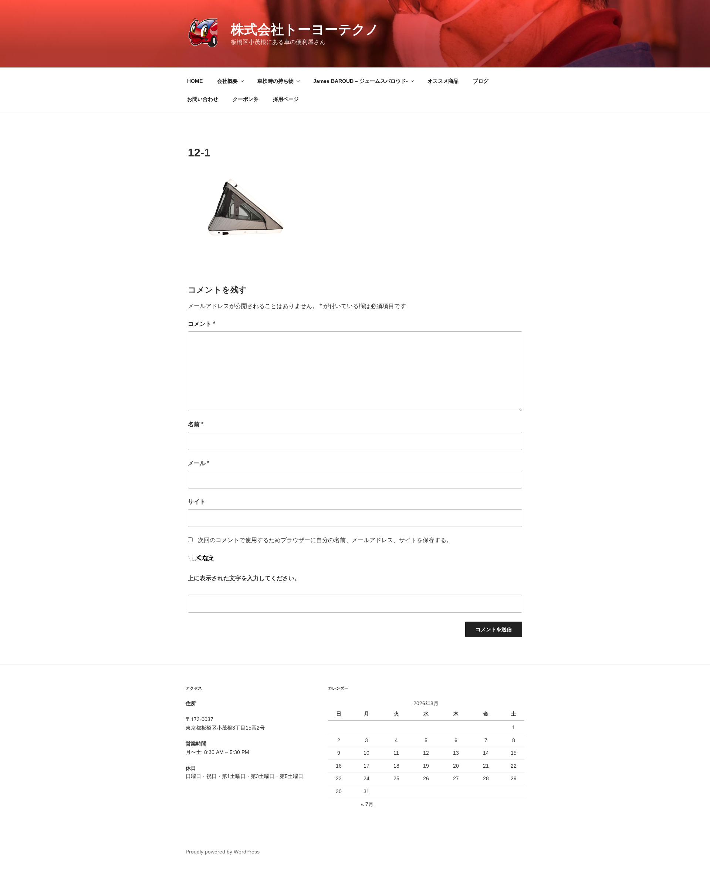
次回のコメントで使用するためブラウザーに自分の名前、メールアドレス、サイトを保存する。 (325, 540)
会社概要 (227, 81)
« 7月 (367, 804)
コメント (201, 324)
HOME (195, 81)
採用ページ (286, 99)
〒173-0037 (199, 719)
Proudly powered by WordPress (223, 852)
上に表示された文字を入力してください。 (244, 578)
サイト (197, 501)
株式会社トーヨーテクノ (305, 29)
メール (198, 463)
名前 (195, 424)
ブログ (480, 81)
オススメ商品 (443, 81)
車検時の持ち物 (275, 81)
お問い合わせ (202, 99)
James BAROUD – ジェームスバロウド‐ (360, 81)
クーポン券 (245, 99)
